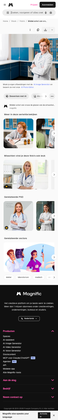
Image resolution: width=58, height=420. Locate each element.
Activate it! (43, 415)
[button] (29, 318)
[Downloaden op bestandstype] (52, 30)
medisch (38, 277)
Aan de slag (9, 380)
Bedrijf (6, 388)
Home (5, 21)
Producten (9, 331)
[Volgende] (45, 96)
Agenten (9, 361)
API (4, 365)
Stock (13, 21)
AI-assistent (8, 339)
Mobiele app (9, 368)
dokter (9, 277)
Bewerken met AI (18, 96)
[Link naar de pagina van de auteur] (5, 107)
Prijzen (33, 4)
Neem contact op (12, 397)
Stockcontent (9, 354)
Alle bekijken (30, 114)
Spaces (6, 336)
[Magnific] (29, 294)
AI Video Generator (12, 347)
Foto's (22, 21)
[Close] (53, 415)
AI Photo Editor (27, 87)
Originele (19, 39)
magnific (13, 108)
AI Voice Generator (12, 350)
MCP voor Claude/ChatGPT (19, 358)
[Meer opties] (30, 30)
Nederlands (29, 318)
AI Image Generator (42, 84)
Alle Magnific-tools (12, 372)
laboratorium (23, 277)
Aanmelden (47, 4)
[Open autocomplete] (7, 13)
